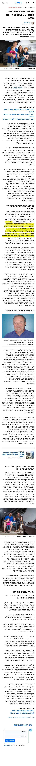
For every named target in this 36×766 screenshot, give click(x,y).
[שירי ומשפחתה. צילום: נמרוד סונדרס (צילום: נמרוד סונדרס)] (18, 55)
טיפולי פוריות (21, 717)
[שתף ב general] (3, 3)
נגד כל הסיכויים (30, 717)
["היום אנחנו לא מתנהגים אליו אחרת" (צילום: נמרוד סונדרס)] (18, 523)
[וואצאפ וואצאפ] (7, 3)
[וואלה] (18, 3)
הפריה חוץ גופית (12, 717)
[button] (27, 2)
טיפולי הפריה (17, 88)
